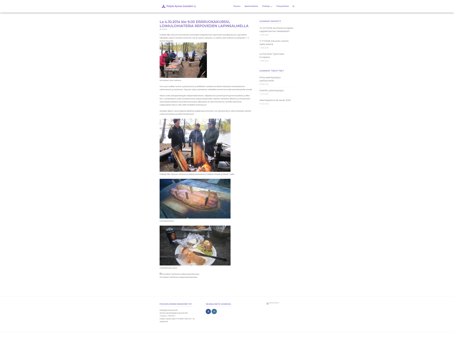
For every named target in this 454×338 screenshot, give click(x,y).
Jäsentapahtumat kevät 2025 (275, 100)
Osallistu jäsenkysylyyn (271, 90)
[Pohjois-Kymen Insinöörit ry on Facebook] (208, 311)
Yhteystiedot (282, 6)
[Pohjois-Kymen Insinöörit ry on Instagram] (214, 311)
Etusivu (237, 6)
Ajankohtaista (251, 6)
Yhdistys (266, 6)
